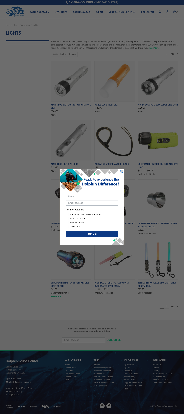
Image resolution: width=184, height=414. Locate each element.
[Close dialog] (121, 171)
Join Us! (92, 234)
